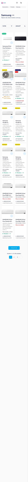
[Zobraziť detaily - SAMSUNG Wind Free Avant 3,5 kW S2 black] (24, 42)
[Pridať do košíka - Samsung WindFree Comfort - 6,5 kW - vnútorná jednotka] (24, 153)
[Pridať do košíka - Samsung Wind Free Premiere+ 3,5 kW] (11, 42)
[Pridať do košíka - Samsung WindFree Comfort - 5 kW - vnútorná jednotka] (11, 153)
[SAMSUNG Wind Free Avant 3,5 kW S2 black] (20, 38)
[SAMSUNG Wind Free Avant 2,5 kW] (20, 186)
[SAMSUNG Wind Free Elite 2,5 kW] (20, 212)
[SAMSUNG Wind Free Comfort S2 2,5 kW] (7, 212)
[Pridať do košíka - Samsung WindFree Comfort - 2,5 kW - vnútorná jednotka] (11, 117)
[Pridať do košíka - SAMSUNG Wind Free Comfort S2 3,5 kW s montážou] (24, 79)
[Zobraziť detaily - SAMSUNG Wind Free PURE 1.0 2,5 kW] (11, 190)
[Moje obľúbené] (17, 3)
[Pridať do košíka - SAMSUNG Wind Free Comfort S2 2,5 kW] (11, 216)
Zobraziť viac (14, 248)
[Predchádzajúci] (7, 257)
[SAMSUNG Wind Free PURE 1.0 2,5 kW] (7, 186)
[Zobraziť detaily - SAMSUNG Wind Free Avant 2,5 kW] (24, 190)
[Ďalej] (20, 257)
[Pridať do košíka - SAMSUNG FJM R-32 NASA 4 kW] (11, 79)
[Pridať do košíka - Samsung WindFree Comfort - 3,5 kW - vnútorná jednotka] (24, 117)
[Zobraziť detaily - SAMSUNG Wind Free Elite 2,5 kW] (24, 216)
